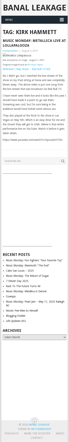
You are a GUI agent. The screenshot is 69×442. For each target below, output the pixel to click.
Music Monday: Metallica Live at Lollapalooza (34, 43)
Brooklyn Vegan (35, 64)
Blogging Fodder (15, 315)
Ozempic (11, 296)
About (60, 433)
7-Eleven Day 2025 (17, 280)
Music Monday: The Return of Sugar (27, 275)
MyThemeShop (41, 429)
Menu (9, 19)
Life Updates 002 (16, 320)
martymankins (10, 50)
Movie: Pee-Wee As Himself (22, 310)
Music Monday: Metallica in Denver (26, 291)
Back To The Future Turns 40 (23, 286)
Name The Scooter (37, 433)
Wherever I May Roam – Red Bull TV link (26, 69)
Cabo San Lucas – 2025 (20, 270)
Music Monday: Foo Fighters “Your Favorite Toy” (34, 260)
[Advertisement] (34, 208)
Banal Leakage (34, 7)
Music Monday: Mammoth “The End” (27, 265)
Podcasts (11, 433)
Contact (37, 437)
